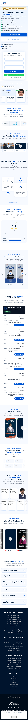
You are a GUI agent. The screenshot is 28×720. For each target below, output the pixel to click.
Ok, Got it (14, 717)
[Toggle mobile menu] (25, 3)
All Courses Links (14, 684)
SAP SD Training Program (14, 621)
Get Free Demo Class (14, 34)
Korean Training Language (14, 666)
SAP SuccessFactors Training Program (14, 631)
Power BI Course (14, 645)
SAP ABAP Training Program (14, 623)
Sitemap (14, 676)
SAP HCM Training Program (14, 617)
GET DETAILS (13, 71)
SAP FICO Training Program (14, 615)
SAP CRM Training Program (14, 627)
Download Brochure (15, 39)
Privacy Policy (6, 696)
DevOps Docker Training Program (14, 641)
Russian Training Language (14, 668)
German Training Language (14, 660)
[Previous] (2, 274)
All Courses (14, 678)
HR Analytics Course (14, 648)
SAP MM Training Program (14, 619)
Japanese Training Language (14, 664)
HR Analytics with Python (14, 650)
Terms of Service (16, 696)
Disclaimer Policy (16, 697)
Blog (14, 680)
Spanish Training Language (14, 662)
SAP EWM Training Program (14, 633)
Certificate (14, 686)
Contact (14, 682)
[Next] (25, 274)
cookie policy (19, 713)
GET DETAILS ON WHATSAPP (14, 75)
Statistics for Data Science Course (14, 646)
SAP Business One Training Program (14, 629)
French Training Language (14, 658)
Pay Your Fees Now (14, 688)
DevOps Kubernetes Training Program (14, 643)
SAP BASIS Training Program (14, 625)
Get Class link (18, 325)
